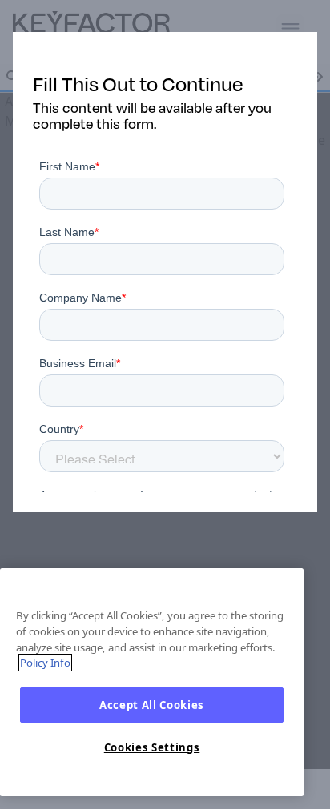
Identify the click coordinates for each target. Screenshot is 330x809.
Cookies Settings (152, 747)
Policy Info (45, 662)
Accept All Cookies (151, 705)
